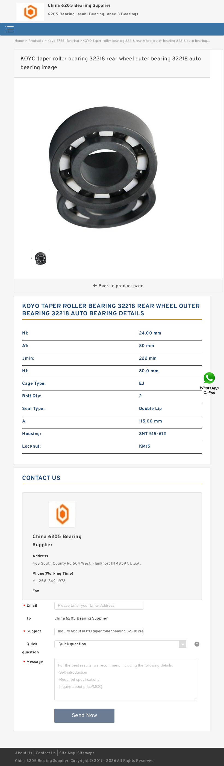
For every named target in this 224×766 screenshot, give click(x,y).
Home (19, 41)
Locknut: (31, 446)
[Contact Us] (209, 383)
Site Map (67, 753)
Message (33, 662)
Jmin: (28, 358)
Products (35, 41)
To (28, 618)
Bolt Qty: (32, 396)
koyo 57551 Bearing (63, 41)
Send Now (84, 715)
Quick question (30, 648)
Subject (32, 631)
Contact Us (46, 753)
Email (30, 606)
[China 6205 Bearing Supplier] (30, 10)
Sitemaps (86, 753)
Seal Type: (33, 409)
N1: (25, 333)
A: (24, 421)
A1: (25, 346)
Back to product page (121, 286)
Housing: (31, 434)
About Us (23, 753)
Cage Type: (34, 383)
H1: (25, 371)
